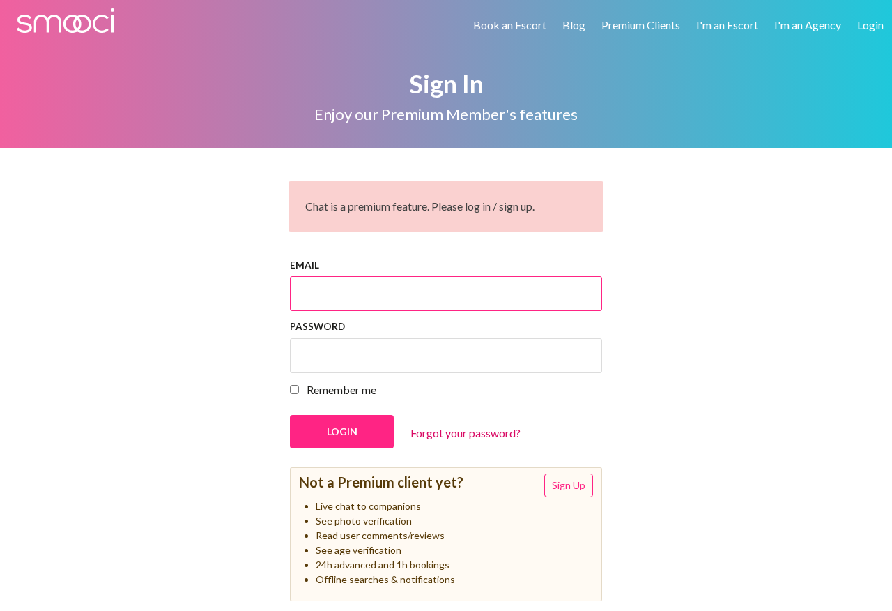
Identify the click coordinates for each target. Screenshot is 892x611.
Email (304, 265)
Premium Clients (640, 24)
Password (317, 326)
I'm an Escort (727, 24)
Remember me (340, 389)
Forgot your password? (465, 432)
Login (870, 24)
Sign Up (568, 485)
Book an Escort (509, 24)
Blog (573, 24)
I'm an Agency (807, 24)
